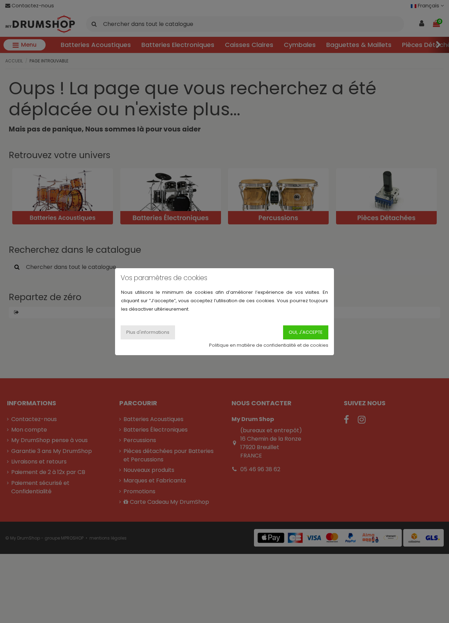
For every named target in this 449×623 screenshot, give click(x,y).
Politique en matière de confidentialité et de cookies (268, 344)
